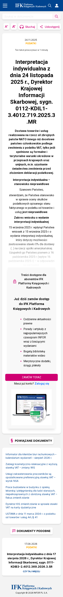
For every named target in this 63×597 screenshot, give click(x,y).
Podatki (31, 43)
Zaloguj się (42, 383)
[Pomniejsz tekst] (6, 26)
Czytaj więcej (31, 571)
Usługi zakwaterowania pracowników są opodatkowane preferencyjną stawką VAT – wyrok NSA (30, 477)
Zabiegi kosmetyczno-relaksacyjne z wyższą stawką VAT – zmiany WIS (31, 466)
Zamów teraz (31, 377)
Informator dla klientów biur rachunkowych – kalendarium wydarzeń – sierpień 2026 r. (31, 456)
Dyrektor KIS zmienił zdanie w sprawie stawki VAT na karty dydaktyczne (31, 505)
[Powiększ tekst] (14, 26)
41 (36, 517)
